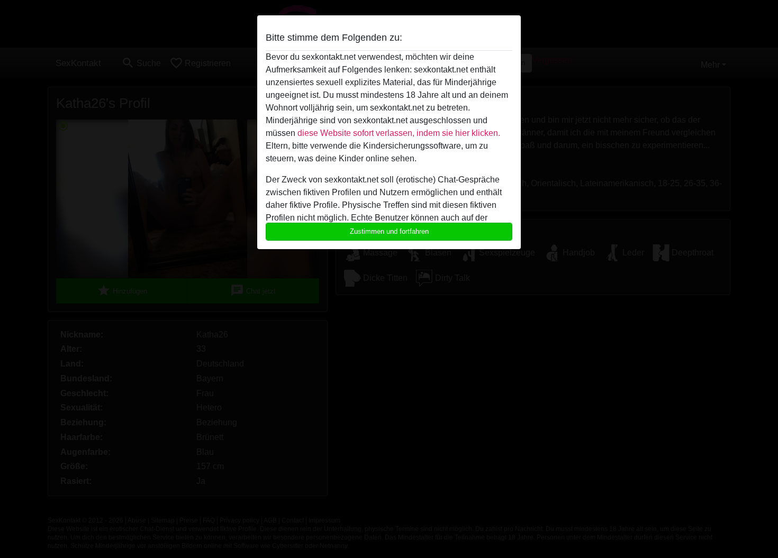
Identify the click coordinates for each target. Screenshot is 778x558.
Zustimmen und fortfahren (389, 231)
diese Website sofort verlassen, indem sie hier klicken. (398, 133)
